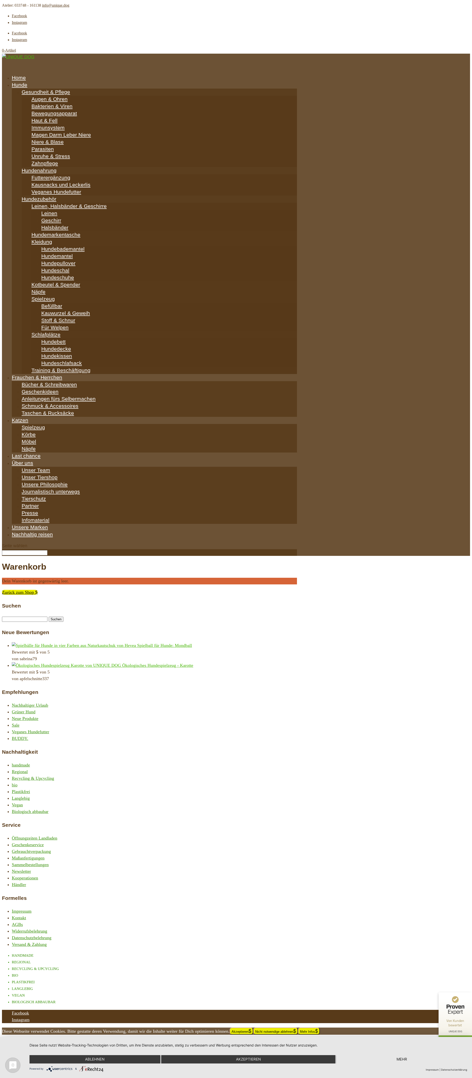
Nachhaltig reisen (32, 534)
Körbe (29, 434)
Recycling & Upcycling (33, 778)
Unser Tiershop (40, 477)
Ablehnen (94, 1059)
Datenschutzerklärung (454, 1069)
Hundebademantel (63, 249)
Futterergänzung (50, 177)
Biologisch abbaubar (30, 811)
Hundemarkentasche (55, 234)
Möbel (29, 441)
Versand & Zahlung (29, 944)
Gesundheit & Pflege (46, 92)
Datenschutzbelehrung (31, 937)
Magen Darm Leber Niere (61, 135)
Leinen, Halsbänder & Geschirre (69, 206)
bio (14, 784)
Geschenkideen (40, 391)
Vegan (17, 804)
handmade (21, 765)
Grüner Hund (23, 711)
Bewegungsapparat (54, 113)
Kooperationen (25, 877)
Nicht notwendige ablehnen (274, 1031)
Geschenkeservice (28, 844)
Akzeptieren (240, 1031)
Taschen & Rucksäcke (48, 413)
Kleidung (41, 242)
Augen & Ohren (49, 99)
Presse (30, 513)
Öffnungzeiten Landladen (34, 838)
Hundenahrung (39, 170)
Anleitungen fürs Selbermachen (59, 399)
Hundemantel (57, 256)
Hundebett (53, 341)
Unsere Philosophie (45, 484)
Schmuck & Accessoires (50, 406)
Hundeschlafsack (61, 363)
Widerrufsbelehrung (29, 931)
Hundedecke (56, 349)
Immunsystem (48, 127)
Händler (19, 884)
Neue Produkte (25, 718)
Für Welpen (55, 327)
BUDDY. (20, 738)
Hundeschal (55, 270)
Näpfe (38, 292)
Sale (15, 725)
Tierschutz (34, 498)
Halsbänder (54, 227)
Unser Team (36, 470)
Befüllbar (51, 306)
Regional (20, 771)
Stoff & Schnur (58, 320)
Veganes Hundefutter (56, 192)
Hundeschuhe (57, 277)
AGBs (17, 924)
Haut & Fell (44, 120)
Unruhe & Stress (50, 156)
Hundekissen (56, 356)
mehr (402, 1059)
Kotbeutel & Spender (55, 284)
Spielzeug (43, 299)
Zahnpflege (44, 163)
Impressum (21, 911)
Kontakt (19, 917)
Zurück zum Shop (18, 592)
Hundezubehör (39, 199)
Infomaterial (35, 520)
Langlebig (21, 798)
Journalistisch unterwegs (51, 491)
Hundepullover (58, 263)
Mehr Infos (307, 1031)
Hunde (19, 85)
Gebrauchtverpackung (31, 851)
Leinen (49, 213)
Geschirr (51, 220)
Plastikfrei (21, 791)
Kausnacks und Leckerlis (60, 184)
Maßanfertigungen (28, 858)
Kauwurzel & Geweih (65, 313)
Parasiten (42, 149)
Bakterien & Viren (52, 106)
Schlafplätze (45, 334)
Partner (30, 506)
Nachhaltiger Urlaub (30, 705)
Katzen (20, 420)
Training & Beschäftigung (60, 370)
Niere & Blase (47, 142)
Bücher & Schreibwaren (49, 384)
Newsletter (21, 871)
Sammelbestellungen (30, 864)
